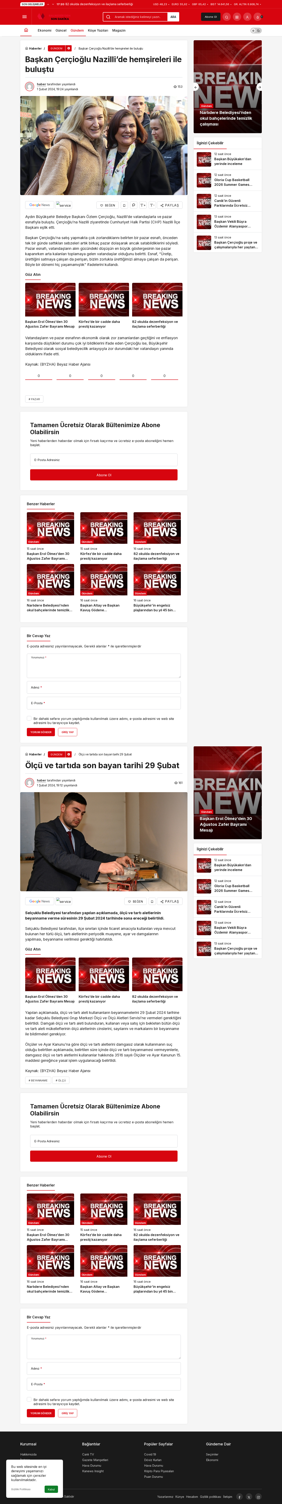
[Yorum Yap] (133, 205)
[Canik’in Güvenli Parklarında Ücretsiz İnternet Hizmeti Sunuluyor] (228, 201)
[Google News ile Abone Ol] (39, 205)
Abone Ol (211, 16)
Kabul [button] (51, 1489)
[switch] (256, 30)
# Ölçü (61, 1080)
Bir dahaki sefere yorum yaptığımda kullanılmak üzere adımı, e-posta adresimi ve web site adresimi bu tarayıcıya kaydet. (103, 721)
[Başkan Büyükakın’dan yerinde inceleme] (228, 159)
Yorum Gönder (40, 732)
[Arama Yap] (227, 17)
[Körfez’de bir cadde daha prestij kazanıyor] (104, 306)
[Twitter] (249, 1496)
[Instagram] (258, 1496)
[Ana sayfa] (26, 30)
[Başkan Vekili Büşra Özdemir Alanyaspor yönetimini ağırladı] (228, 222)
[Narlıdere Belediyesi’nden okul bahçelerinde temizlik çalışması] (50, 588)
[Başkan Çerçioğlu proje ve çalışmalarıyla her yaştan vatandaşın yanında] (228, 242)
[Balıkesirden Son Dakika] (55, 16)
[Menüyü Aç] (24, 17)
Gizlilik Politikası (21, 1489)
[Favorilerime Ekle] (124, 205)
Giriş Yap (68, 732)
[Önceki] (48, 4)
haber (41, 84)
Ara (173, 17)
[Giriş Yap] (247, 17)
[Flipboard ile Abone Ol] (63, 205)
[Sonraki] (53, 4)
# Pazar (34, 399)
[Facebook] (239, 1496)
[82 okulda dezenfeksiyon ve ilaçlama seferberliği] (157, 306)
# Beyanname (38, 1080)
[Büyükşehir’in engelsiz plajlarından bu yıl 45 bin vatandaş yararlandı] (157, 588)
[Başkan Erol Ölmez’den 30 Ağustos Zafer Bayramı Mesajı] (50, 306)
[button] (237, 17)
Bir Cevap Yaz (38, 636)
